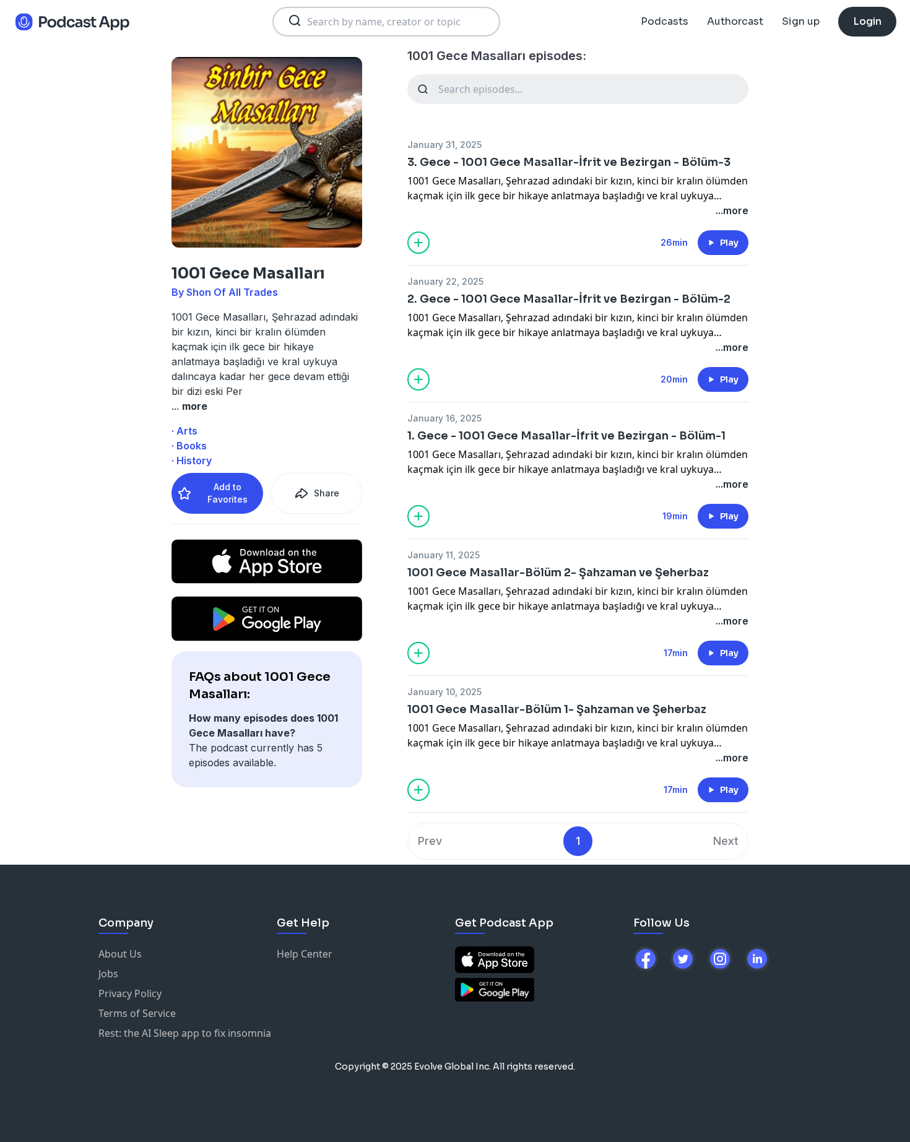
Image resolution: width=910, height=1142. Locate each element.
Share (326, 493)
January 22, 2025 (445, 281)
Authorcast (735, 21)
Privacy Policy (130, 993)
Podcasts (664, 21)
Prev (430, 840)
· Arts (184, 431)
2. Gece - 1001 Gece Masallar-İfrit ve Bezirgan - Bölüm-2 (568, 299)
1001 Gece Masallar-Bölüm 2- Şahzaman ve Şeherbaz (558, 572)
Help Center (304, 954)
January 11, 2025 (443, 555)
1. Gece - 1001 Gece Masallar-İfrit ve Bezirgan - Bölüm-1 (566, 436)
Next (726, 840)
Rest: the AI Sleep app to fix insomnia (184, 1033)
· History (191, 460)
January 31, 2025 (444, 144)
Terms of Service (137, 1013)
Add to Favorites (227, 493)
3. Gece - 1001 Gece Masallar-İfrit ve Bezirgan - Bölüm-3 (568, 162)
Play (729, 242)
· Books (189, 445)
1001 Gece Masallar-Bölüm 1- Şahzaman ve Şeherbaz (556, 709)
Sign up (801, 21)
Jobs (108, 973)
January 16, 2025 (444, 418)
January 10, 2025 (444, 691)
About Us (120, 954)
